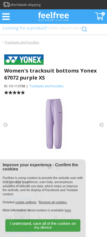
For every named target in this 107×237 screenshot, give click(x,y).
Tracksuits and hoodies (22, 42)
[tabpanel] (53, 125)
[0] (100, 18)
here (68, 210)
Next (101, 125)
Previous (5, 125)
